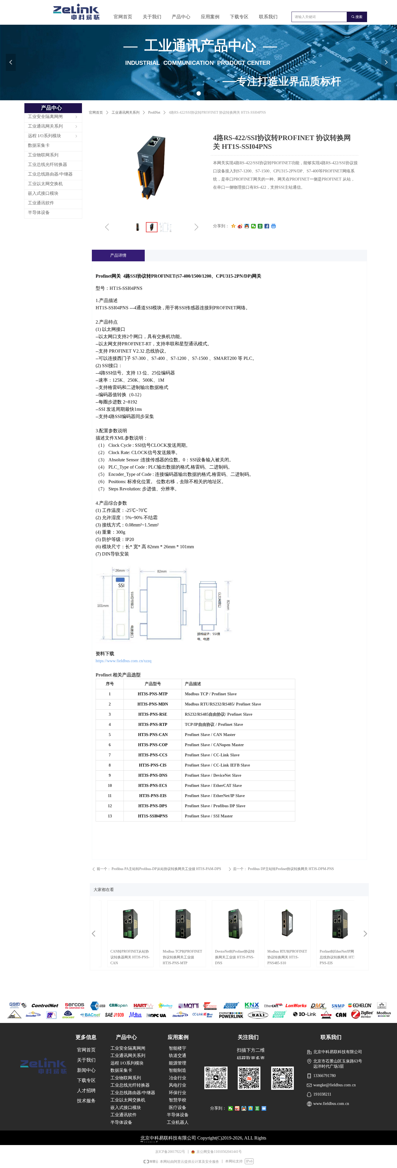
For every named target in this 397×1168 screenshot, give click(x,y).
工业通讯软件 (123, 1114)
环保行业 (177, 1092)
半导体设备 (121, 1122)
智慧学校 (177, 1100)
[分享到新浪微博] (240, 226)
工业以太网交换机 (127, 1100)
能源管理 (177, 1063)
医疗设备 (177, 1107)
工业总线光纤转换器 (130, 1085)
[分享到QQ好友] (246, 226)
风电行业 (177, 1085)
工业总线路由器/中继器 (132, 1092)
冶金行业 (177, 1078)
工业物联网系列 (125, 1078)
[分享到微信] (253, 226)
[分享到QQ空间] (233, 226)
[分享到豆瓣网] (260, 226)
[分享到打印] (273, 226)
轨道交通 (177, 1055)
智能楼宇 (177, 1048)
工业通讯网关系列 (126, 112)
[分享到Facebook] (266, 226)
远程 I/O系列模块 (127, 1063)
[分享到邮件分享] (264, 1108)
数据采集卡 (121, 1070)
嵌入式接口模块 (125, 1107)
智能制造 (177, 1070)
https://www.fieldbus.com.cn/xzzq (123, 661)
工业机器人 (178, 1122)
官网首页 (96, 112)
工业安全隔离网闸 (127, 1048)
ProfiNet (154, 112)
